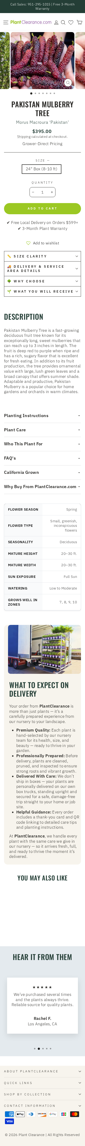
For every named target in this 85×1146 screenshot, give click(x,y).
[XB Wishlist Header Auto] (71, 22)
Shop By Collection (27, 1094)
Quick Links (18, 1083)
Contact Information (30, 1105)
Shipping (23, 136)
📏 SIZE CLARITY (27, 256)
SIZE (43, 160)
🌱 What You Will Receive (40, 291)
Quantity (43, 183)
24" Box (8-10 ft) (41, 168)
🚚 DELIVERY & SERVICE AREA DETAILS (35, 268)
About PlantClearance (31, 1071)
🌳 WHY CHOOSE (26, 281)
